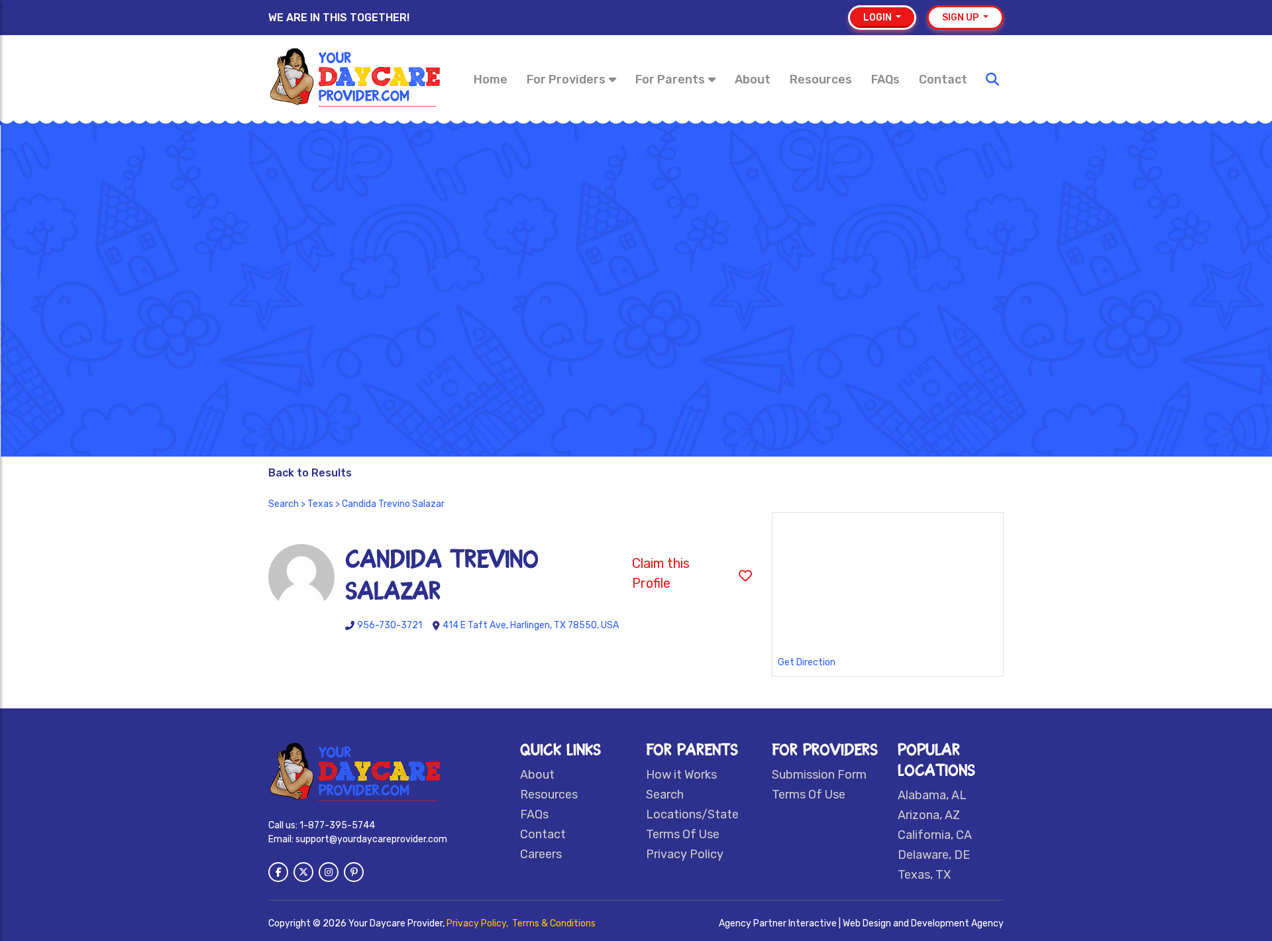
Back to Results (310, 473)
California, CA (935, 835)
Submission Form (819, 774)
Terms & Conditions (554, 923)
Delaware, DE (934, 855)
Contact (943, 79)
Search (283, 504)
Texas (320, 504)
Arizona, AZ (929, 815)
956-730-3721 (389, 625)
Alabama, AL (932, 795)
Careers (541, 854)
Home (490, 79)
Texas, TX (924, 874)
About (752, 79)
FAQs (885, 79)
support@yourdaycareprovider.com (371, 839)
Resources (821, 79)
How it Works (681, 774)
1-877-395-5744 (337, 825)
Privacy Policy (684, 854)
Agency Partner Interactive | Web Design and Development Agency (861, 923)
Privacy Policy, (478, 923)
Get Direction (806, 662)
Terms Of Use (682, 834)
